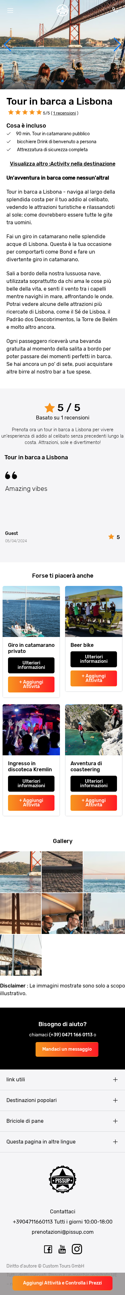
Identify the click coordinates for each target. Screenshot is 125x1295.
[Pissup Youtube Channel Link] (62, 1249)
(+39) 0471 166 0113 (71, 1035)
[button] (7, 45)
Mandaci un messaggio (67, 1049)
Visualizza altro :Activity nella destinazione (62, 164)
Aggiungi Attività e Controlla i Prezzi (62, 1283)
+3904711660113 (33, 1222)
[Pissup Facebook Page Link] (48, 1249)
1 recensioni (64, 113)
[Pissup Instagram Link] (77, 1249)
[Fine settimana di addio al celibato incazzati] (62, 10)
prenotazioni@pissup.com (63, 1232)
